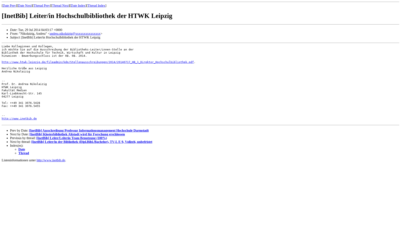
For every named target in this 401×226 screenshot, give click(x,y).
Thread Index (96, 5)
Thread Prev (42, 5)
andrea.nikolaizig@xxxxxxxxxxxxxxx (75, 33)
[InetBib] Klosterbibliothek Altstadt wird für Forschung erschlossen (77, 134)
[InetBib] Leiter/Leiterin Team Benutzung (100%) (71, 138)
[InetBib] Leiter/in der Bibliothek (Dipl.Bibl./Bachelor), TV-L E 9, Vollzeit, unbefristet (91, 142)
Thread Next (60, 5)
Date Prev (9, 5)
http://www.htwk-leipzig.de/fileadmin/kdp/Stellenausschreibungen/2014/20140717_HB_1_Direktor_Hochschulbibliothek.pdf (98, 62)
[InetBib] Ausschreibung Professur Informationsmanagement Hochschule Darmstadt (89, 130)
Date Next (25, 5)
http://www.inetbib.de (19, 118)
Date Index (78, 5)
